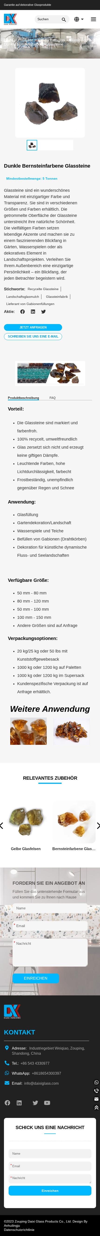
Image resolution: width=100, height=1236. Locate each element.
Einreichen (35, 978)
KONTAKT (19, 1032)
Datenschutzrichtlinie (19, 1230)
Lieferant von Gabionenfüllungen (30, 304)
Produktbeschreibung (23, 398)
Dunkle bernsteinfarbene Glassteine (33, 44)
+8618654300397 (36, 1073)
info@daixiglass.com (35, 1083)
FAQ (53, 398)
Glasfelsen (78, 40)
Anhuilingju (12, 1225)
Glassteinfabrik (57, 296)
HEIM (8, 40)
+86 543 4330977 (31, 1063)
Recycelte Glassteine (43, 289)
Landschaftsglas (51, 40)
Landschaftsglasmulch (22, 296)
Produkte (25, 40)
